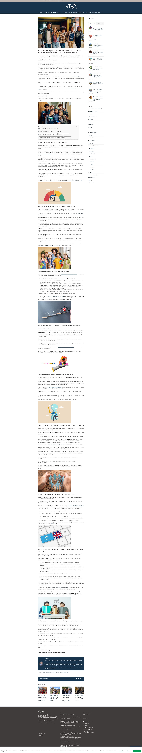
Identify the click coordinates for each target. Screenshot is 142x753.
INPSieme (91, 124)
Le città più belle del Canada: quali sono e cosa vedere (97, 45)
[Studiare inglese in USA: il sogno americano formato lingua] (67, 687)
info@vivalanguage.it (89, 729)
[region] (71, 750)
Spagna (91, 135)
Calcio (92, 161)
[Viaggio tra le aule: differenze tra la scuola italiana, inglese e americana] (90, 58)
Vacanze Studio (92, 177)
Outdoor (93, 167)
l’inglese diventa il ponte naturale (56, 444)
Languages (47, 672)
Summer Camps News (59, 672)
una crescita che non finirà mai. (75, 180)
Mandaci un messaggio (88, 721)
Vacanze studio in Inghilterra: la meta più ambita (98, 84)
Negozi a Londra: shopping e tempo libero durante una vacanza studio (97, 75)
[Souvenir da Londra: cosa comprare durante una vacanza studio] (90, 35)
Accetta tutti (137, 750)
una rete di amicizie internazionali (69, 274)
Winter (90, 180)
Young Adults (92, 183)
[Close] (141, 747)
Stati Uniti (91, 138)
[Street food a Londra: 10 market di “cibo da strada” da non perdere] (90, 96)
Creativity (43, 672)
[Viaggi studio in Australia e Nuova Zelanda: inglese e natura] (55, 687)
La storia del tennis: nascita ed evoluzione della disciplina (98, 68)
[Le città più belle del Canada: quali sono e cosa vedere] (90, 44)
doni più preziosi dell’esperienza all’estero (58, 587)
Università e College (66, 672)
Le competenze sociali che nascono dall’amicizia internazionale (52, 130)
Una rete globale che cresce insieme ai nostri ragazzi (50, 131)
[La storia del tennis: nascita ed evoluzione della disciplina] (90, 66)
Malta (90, 130)
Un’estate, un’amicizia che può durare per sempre (49, 128)
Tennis (90, 172)
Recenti (100, 23)
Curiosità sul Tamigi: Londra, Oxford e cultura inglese (97, 91)
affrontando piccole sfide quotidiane (75, 505)
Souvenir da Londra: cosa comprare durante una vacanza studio (98, 37)
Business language (93, 111)
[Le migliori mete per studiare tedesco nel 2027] (79, 687)
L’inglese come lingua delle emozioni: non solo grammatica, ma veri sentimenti (55, 136)
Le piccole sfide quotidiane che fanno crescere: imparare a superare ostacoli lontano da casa (58, 139)
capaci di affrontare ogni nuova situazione (50, 245)
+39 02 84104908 (86, 723)
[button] (102, 12)
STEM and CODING (93, 140)
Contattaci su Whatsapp (88, 727)
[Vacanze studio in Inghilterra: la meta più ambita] (90, 82)
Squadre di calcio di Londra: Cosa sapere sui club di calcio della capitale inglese (98, 28)
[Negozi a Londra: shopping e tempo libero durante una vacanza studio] (90, 74)
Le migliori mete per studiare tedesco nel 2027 (79, 697)
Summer (54, 672)
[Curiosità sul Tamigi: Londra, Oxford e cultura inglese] (90, 89)
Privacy (40, 731)
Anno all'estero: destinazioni (95, 108)
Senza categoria (92, 132)
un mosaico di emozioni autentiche (66, 347)
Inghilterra (91, 122)
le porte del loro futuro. (51, 523)
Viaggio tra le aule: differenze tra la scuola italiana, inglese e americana (98, 60)
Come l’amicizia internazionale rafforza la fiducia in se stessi (51, 134)
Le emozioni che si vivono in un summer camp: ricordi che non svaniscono (54, 133)
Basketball (93, 159)
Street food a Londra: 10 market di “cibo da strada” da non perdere (98, 98)
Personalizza (122, 750)
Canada (91, 114)
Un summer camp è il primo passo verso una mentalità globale (52, 137)
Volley (92, 169)
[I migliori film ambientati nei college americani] (90, 51)
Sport (91, 156)
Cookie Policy (41, 735)
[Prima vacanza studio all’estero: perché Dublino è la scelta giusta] (42, 687)
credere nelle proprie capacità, (54, 387)
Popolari (92, 23)
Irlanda (90, 127)
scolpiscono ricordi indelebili (73, 76)
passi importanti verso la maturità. (53, 559)
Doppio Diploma (93, 116)
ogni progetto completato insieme (56, 296)
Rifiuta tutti (129, 750)
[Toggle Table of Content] (76, 127)
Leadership (50, 672)
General (91, 119)
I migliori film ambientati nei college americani (98, 52)
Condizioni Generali (42, 733)
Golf (92, 164)
